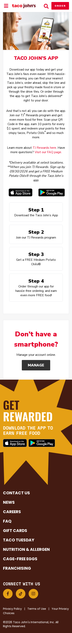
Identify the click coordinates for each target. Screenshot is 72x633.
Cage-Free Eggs (20, 559)
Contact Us (16, 493)
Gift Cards (15, 530)
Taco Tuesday (18, 540)
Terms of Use (36, 609)
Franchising (17, 568)
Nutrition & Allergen (26, 549)
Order (60, 5)
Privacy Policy (12, 609)
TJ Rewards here (44, 148)
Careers (12, 512)
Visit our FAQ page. (48, 152)
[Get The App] (20, 192)
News (9, 502)
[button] (8, 594)
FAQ (7, 521)
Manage (36, 365)
